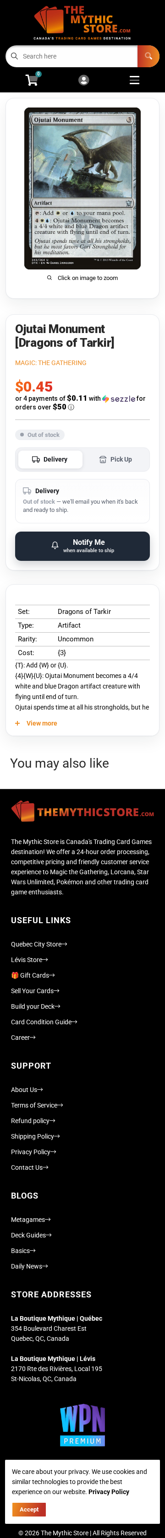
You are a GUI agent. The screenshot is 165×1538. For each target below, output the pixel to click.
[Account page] (83, 81)
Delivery (55, 459)
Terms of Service (34, 1105)
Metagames (28, 1219)
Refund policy (30, 1120)
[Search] (149, 56)
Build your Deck (33, 1006)
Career (20, 1037)
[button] (82, 403)
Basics (20, 1250)
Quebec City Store (36, 944)
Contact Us (27, 1167)
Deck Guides (28, 1235)
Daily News (26, 1266)
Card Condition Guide (41, 1022)
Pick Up (121, 459)
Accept (29, 1509)
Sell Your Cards (32, 991)
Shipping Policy (32, 1136)
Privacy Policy (30, 1152)
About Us (24, 1089)
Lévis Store (26, 959)
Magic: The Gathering (51, 362)
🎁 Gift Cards (30, 975)
